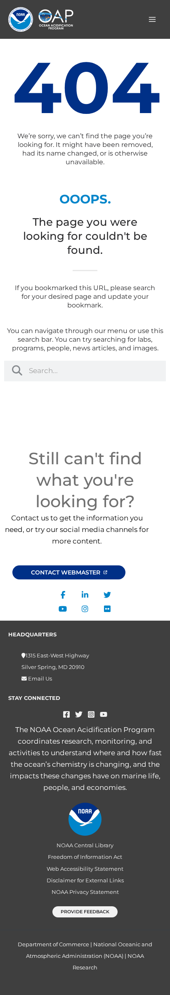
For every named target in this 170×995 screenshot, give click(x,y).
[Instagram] (91, 714)
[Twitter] (79, 714)
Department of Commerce (53, 944)
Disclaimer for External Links (85, 880)
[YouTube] (103, 714)
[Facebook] (66, 714)
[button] (85, 911)
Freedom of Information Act (85, 857)
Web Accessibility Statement (85, 869)
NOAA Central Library (85, 845)
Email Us (39, 679)
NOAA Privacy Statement (85, 892)
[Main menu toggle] (152, 19)
